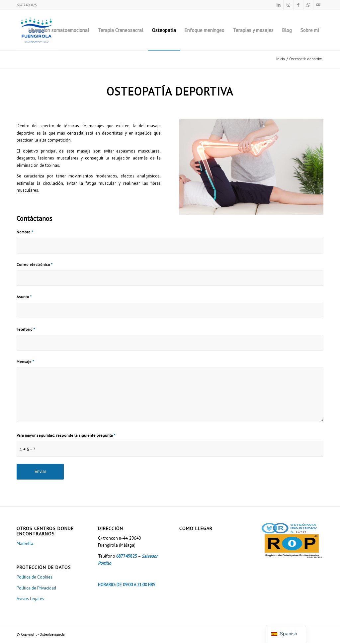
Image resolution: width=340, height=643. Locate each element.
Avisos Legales (30, 598)
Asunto (24, 296)
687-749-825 (27, 5)
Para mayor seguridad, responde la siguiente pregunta (66, 435)
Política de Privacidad (36, 588)
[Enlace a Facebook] (298, 5)
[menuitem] (59, 30)
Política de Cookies (34, 577)
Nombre (25, 231)
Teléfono (26, 329)
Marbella (25, 543)
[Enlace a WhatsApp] (308, 5)
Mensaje (25, 361)
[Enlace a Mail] (318, 5)
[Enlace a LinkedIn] (278, 5)
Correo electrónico (34, 264)
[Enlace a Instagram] (288, 5)
